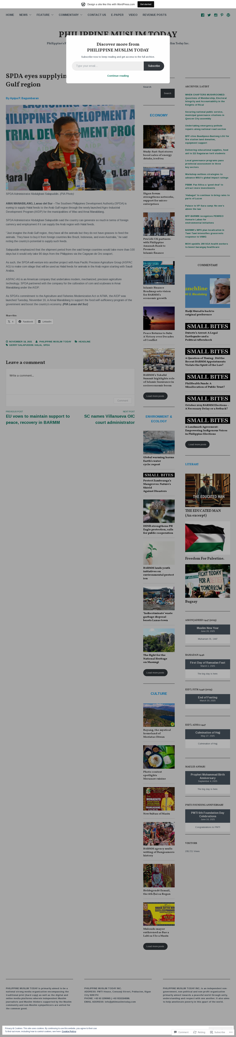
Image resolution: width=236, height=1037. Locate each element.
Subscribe (154, 65)
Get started (145, 4)
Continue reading (118, 75)
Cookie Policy (69, 1031)
